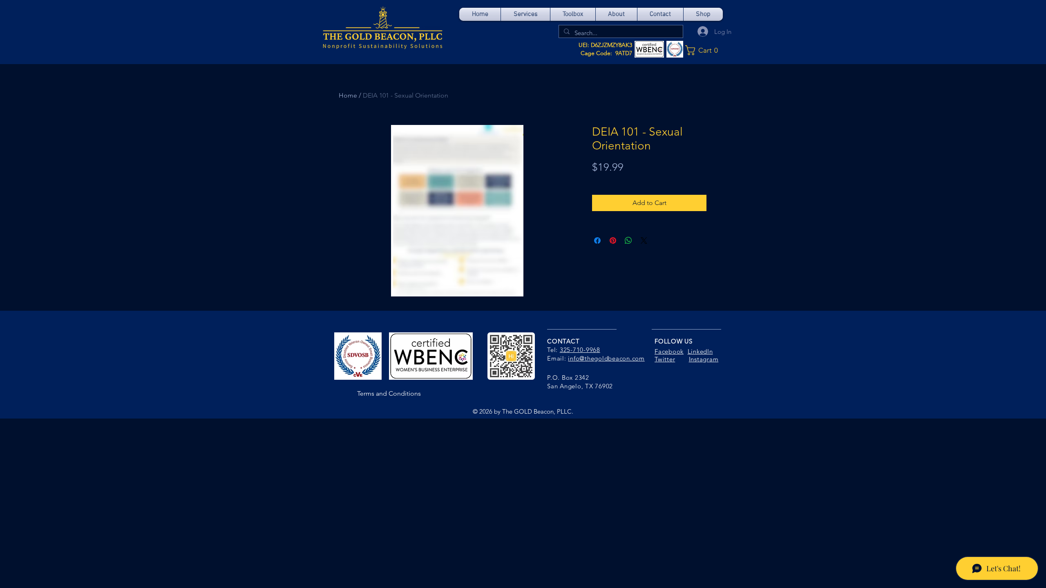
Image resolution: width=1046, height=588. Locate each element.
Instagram (704, 359)
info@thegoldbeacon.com (606, 358)
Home (348, 95)
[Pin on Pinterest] (613, 240)
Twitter (665, 359)
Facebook (669, 351)
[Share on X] (644, 240)
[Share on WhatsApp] (628, 240)
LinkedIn (700, 351)
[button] (704, 50)
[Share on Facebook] (597, 240)
